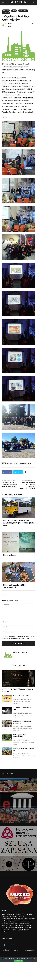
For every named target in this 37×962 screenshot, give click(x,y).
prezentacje (23, 10)
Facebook (11, 945)
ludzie (14, 10)
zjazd (29, 463)
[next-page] (6, 594)
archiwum (9, 463)
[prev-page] (3, 594)
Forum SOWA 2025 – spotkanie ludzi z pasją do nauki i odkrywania (9, 484)
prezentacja (23, 463)
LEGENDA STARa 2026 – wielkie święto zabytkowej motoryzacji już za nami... (18, 522)
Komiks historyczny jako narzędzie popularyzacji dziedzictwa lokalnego (27, 485)
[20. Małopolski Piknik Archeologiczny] (7, 737)
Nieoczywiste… (9, 555)
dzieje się (6, 10)
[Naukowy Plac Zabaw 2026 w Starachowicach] (18, 572)
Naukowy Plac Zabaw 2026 (21, 696)
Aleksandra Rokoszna (8, 25)
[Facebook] (4, 945)
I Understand (18, 960)
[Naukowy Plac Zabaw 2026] (7, 698)
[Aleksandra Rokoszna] (3, 25)
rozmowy (6, 13)
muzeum (16, 463)
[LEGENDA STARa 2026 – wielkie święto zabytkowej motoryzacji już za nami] (18, 507)
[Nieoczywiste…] (18, 542)
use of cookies (31, 958)
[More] (25, 472)
